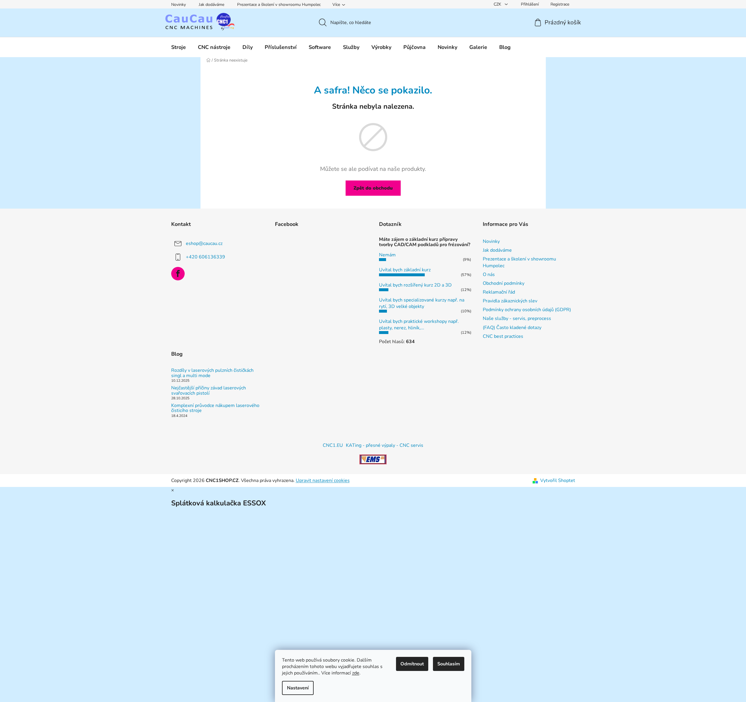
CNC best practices (503, 336)
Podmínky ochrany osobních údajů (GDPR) (527, 309)
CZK (498, 4)
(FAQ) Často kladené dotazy (512, 327)
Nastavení (298, 688)
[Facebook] (178, 273)
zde (355, 673)
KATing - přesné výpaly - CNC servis (384, 445)
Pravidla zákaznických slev (510, 301)
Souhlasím (448, 664)
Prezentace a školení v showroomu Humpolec (279, 4)
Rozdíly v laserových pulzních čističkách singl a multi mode (212, 373)
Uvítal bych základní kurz (405, 270)
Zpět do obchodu (373, 188)
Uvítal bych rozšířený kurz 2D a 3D (415, 285)
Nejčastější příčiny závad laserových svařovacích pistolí (208, 391)
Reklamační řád (499, 292)
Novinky (178, 4)
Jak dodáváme (211, 4)
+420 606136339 (205, 257)
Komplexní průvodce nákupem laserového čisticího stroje (215, 408)
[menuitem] (178, 47)
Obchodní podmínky (503, 283)
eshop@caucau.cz (204, 243)
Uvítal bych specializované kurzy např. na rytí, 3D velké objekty (421, 303)
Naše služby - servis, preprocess (517, 318)
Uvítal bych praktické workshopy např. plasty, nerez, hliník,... (419, 324)
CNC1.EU (333, 445)
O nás (489, 274)
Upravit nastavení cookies (323, 480)
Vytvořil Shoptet (557, 480)
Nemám (387, 255)
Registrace (559, 4)
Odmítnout (412, 664)
